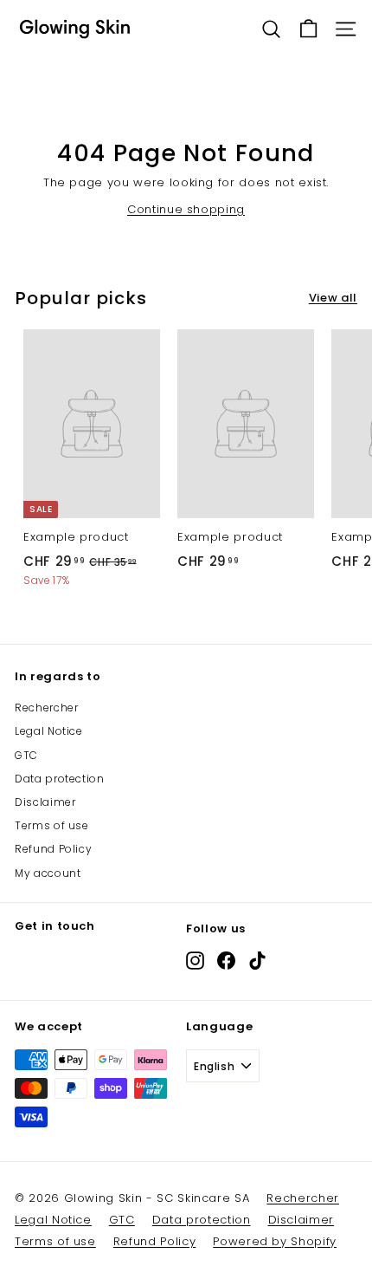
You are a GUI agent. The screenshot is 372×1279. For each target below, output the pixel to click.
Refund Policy (53, 848)
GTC (26, 755)
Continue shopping (186, 209)
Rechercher (47, 707)
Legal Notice (49, 731)
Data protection (60, 778)
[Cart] (308, 29)
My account (48, 873)
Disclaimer (45, 802)
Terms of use (52, 825)
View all (333, 297)
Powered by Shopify (275, 1241)
